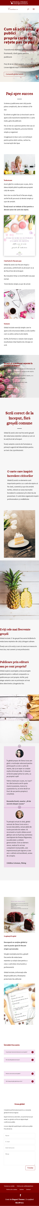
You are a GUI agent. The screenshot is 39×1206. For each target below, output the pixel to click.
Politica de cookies (11, 1189)
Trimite (30, 1168)
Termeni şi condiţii (9, 1186)
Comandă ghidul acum (14, 74)
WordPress (19, 1203)
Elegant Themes (18, 1199)
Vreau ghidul (11, 388)
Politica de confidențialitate (25, 1186)
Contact (28, 1189)
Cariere (22, 1189)
